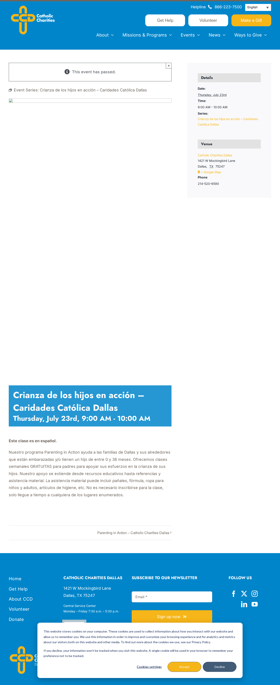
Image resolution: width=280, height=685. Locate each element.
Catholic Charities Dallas (215, 155)
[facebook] (234, 594)
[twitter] (244, 594)
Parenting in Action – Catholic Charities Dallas (133, 532)
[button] (258, 7)
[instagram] (255, 594)
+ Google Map (211, 172)
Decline (220, 667)
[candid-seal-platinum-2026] (74, 621)
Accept (184, 667)
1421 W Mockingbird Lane (87, 588)
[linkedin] (244, 604)
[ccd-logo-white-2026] (33, 7)
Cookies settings (149, 667)
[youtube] (255, 604)
